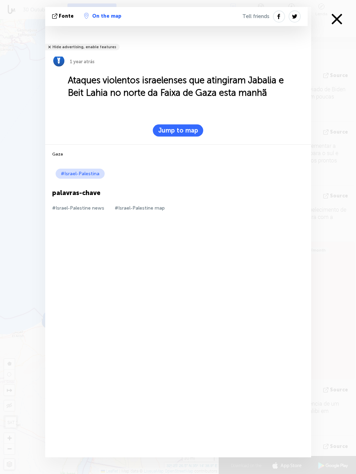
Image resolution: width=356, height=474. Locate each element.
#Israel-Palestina (80, 174)
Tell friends (255, 16)
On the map (106, 16)
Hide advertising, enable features (84, 47)
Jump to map (178, 130)
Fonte (66, 16)
